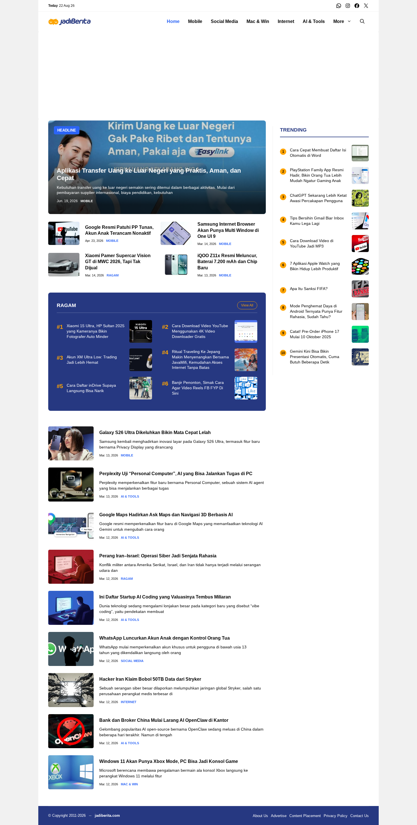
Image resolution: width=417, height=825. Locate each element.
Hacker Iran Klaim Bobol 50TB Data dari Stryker (150, 679)
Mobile (195, 21)
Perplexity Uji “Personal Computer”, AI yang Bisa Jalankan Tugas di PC (175, 473)
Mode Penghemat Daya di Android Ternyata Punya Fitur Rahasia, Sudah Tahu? (316, 311)
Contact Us (359, 816)
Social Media (224, 21)
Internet (286, 21)
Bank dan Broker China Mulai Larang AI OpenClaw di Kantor (163, 720)
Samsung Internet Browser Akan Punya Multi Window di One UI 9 (228, 230)
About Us (260, 816)
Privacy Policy (336, 816)
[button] (362, 21)
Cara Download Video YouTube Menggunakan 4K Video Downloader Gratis (200, 331)
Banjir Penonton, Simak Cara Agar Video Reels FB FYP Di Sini (198, 387)
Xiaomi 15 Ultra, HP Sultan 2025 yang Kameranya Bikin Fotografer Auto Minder (96, 331)
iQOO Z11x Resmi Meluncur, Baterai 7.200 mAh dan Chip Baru (227, 261)
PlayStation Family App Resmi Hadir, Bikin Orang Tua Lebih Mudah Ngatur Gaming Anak (317, 175)
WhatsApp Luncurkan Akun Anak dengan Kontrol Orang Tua (164, 638)
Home (173, 21)
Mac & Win (258, 21)
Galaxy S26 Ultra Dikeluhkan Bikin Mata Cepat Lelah (155, 432)
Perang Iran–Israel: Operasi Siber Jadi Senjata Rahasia (157, 555)
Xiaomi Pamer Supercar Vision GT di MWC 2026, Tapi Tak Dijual (118, 261)
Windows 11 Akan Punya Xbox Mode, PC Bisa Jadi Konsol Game (168, 761)
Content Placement (305, 816)
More (338, 21)
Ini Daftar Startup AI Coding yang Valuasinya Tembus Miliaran (165, 597)
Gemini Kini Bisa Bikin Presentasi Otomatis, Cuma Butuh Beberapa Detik (314, 357)
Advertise (279, 816)
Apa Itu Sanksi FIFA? (309, 289)
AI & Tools (314, 21)
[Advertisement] (208, 71)
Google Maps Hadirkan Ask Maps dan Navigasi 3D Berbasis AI (166, 514)
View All (247, 305)
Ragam (113, 275)
